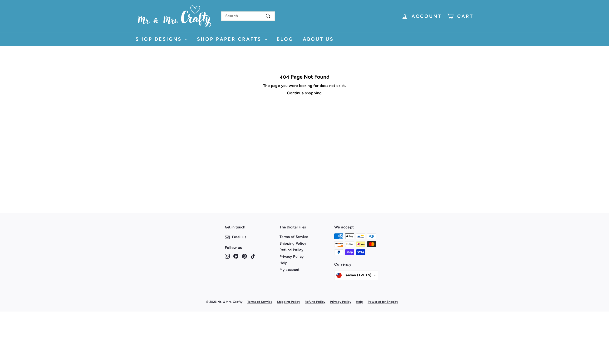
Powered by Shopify (383, 301)
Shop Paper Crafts (230, 39)
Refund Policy (291, 250)
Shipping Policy (293, 243)
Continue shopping (304, 93)
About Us (318, 39)
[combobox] (248, 16)
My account (290, 269)
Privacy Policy (292, 256)
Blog (285, 39)
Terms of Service (294, 237)
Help (284, 263)
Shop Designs (160, 39)
